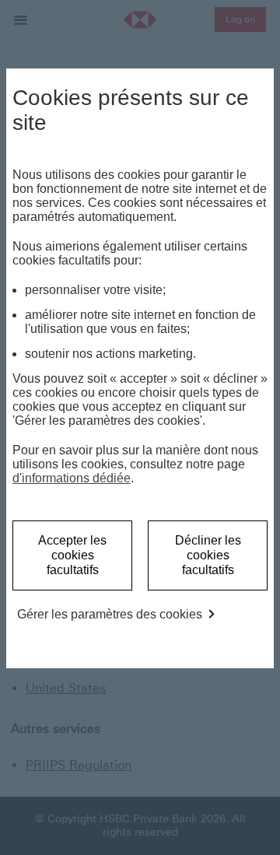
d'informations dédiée (71, 478)
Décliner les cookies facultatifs (208, 555)
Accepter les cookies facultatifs (72, 555)
